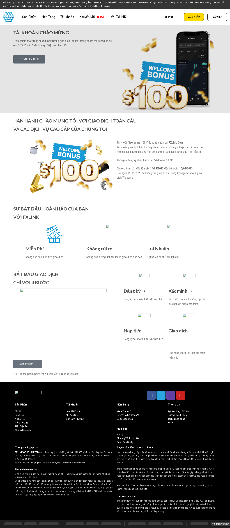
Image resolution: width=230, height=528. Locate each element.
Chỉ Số (18, 411)
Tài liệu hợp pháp (176, 419)
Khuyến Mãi (91, 17)
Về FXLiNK (118, 17)
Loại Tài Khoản (73, 411)
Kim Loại (19, 415)
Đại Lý (120, 434)
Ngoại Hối (20, 419)
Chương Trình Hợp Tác (128, 438)
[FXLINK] (10, 17)
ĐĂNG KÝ (217, 16)
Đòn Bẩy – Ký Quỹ (75, 419)
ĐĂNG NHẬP (194, 16)
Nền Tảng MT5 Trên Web (129, 415)
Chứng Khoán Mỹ (24, 430)
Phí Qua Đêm (72, 415)
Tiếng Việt (168, 16)
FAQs (170, 422)
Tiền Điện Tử (21, 426)
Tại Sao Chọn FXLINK (178, 411)
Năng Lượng (21, 422)
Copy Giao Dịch (125, 419)
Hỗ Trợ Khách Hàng (178, 415)
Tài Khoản (67, 17)
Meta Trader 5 (124, 411)
